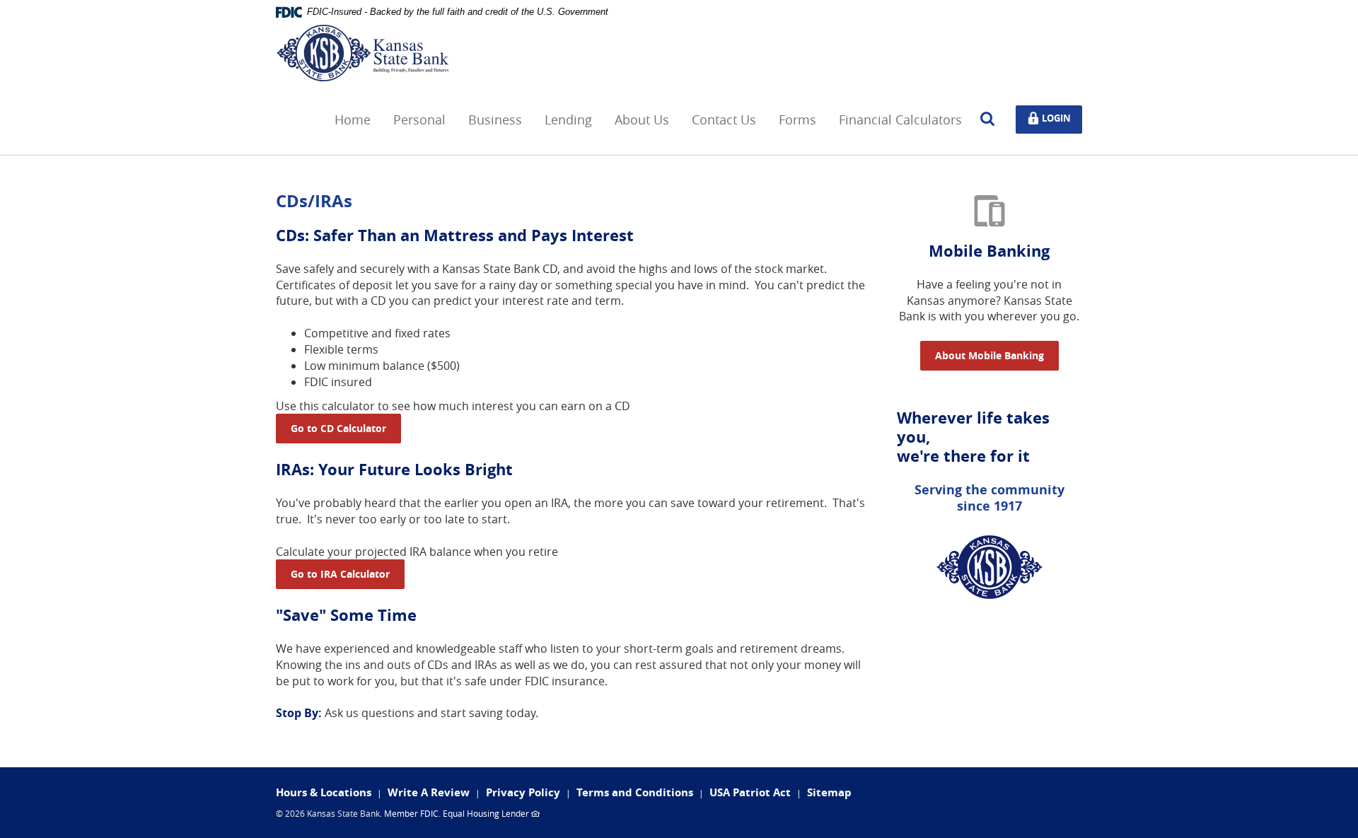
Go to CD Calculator (338, 428)
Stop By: (299, 713)
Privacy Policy (523, 792)
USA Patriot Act (750, 792)
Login (1059, 117)
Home (353, 119)
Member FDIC (411, 813)
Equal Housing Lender (486, 813)
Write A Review (429, 792)
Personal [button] (419, 119)
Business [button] (495, 119)
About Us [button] (642, 119)
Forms (797, 119)
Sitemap (829, 792)
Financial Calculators (900, 119)
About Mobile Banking (989, 355)
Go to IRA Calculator (340, 574)
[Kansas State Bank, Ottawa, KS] (362, 53)
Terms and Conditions (634, 792)
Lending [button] (568, 119)
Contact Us (724, 119)
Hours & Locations (323, 792)
